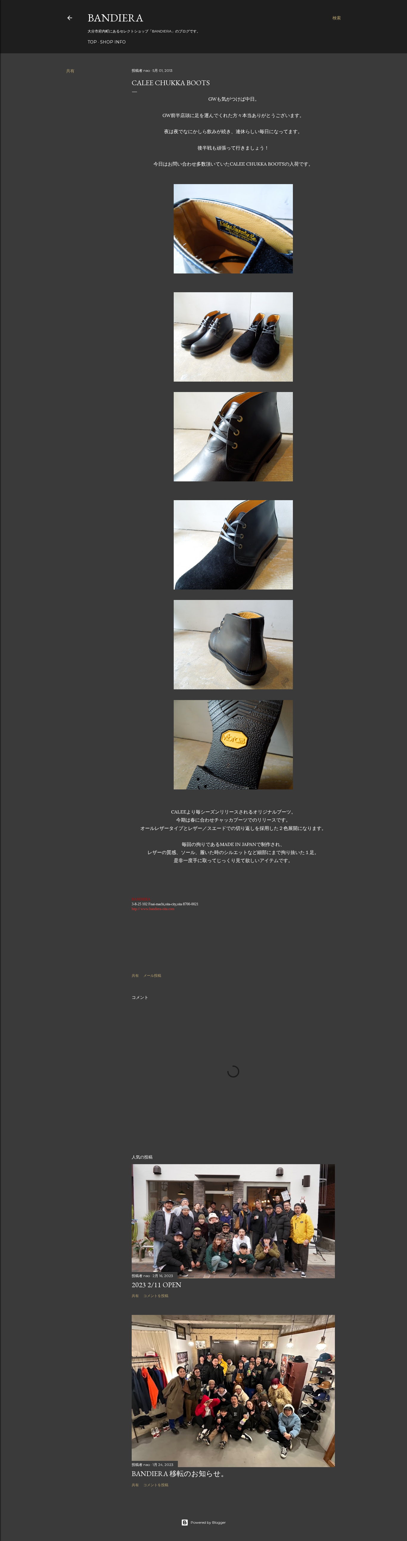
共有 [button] (70, 71)
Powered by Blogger (208, 1522)
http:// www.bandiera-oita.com (153, 909)
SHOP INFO (113, 42)
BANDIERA (115, 18)
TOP (92, 42)
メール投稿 (152, 975)
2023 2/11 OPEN (156, 1284)
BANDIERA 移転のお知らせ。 (180, 1473)
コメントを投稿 (155, 1295)
